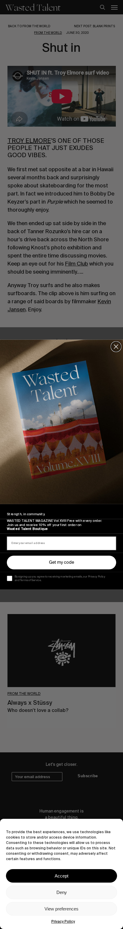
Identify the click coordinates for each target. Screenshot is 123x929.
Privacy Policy (63, 921)
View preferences (61, 908)
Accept (61, 875)
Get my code (61, 562)
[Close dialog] (116, 346)
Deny (61, 892)
